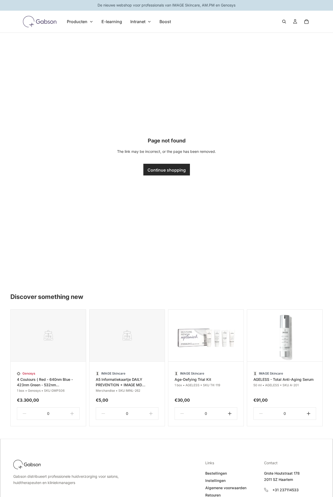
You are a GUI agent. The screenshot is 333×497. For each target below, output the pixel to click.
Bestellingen (216, 473)
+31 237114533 (285, 490)
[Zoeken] (284, 21)
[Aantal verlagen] (24, 413)
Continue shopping (167, 170)
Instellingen (215, 480)
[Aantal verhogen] (72, 413)
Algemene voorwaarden (225, 488)
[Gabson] (27, 464)
